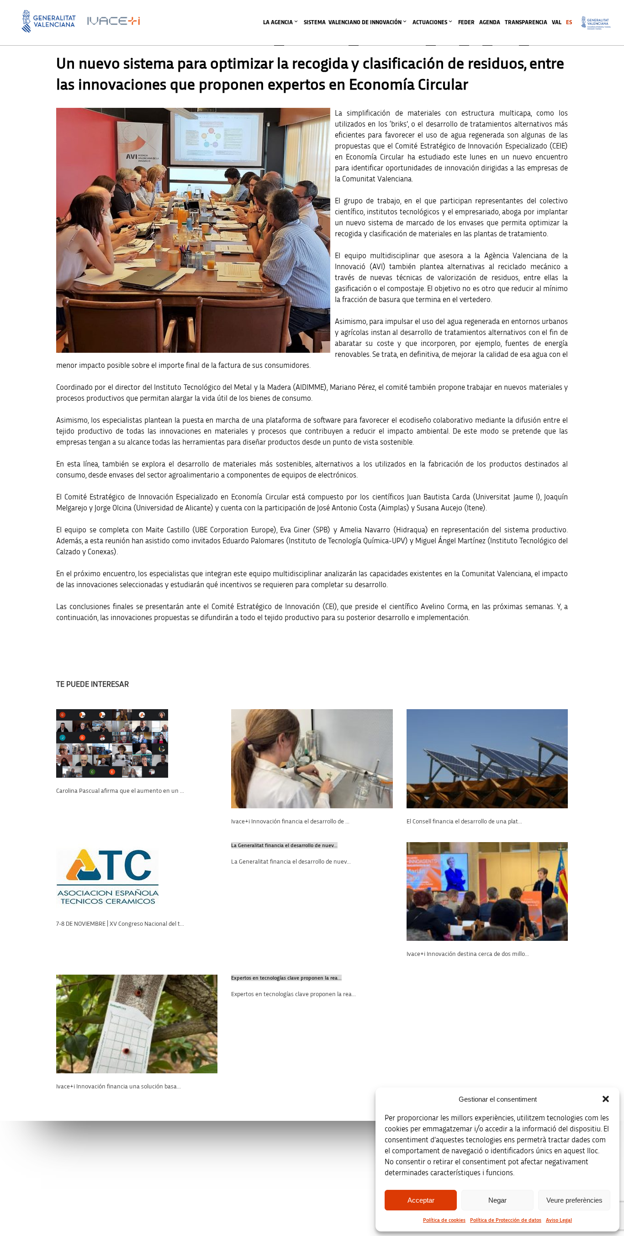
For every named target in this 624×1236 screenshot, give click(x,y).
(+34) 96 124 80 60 (207, 1180)
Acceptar (420, 1200)
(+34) (208, 1132)
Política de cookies (444, 1220)
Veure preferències (574, 1200)
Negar (497, 1200)
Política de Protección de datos (505, 1220)
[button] (605, 1098)
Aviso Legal (559, 1220)
